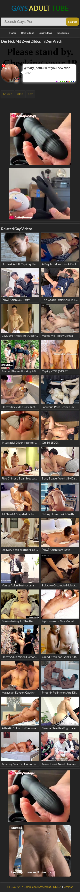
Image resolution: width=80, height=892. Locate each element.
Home (12, 32)
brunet (7, 94)
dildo (20, 94)
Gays (40, 8)
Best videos (27, 32)
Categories (63, 32)
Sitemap (68, 886)
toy (30, 94)
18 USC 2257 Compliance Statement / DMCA (34, 886)
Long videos (45, 32)
